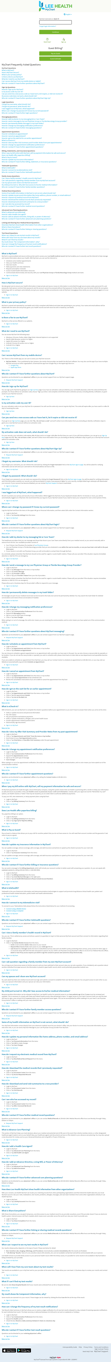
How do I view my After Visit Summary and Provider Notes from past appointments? (32, 142)
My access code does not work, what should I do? (19, 96)
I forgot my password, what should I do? (16, 106)
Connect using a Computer (15, 911)
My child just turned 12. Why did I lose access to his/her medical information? (29, 185)
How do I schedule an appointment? (15, 134)
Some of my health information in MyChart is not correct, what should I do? (29, 193)
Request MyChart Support (14, 380)
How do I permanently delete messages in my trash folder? (23, 123)
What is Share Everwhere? (11, 227)
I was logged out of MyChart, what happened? (18, 108)
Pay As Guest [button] (55, 53)
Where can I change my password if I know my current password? (25, 111)
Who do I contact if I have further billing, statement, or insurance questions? (29, 162)
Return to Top (6, 278)
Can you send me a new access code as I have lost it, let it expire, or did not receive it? (32, 94)
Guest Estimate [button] (55, 59)
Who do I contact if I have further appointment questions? (22, 147)
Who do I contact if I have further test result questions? (21, 246)
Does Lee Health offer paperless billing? (16, 155)
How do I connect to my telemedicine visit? (17, 170)
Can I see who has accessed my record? (16, 204)
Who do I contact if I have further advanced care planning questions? (26, 219)
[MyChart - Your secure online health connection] (55, 6)
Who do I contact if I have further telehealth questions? (21, 172)
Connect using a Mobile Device (16, 909)
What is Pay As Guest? (9, 157)
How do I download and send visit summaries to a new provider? (25, 202)
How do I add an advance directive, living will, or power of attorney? (26, 216)
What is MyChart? (8, 70)
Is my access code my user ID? (12, 91)
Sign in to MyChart (12, 1336)
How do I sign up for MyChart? (12, 89)
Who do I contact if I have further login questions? (20, 113)
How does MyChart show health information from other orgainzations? (27, 225)
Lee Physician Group (41, 545)
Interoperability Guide (70, 1347)
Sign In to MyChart (12, 275)
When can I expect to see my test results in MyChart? (20, 235)
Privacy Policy (88, 1347)
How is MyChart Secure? (10, 72)
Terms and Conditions (101, 1347)
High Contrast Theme (101, 1349)
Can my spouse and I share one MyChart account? (20, 182)
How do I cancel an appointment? (14, 136)
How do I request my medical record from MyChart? (20, 197)
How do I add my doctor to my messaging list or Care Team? (23, 119)
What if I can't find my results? (12, 240)
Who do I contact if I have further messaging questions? (22, 128)
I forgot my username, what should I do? (16, 104)
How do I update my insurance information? (17, 159)
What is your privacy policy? (12, 74)
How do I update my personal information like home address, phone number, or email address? (36, 195)
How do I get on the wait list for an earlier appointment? (22, 138)
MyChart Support (51, 483)
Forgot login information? (47, 26)
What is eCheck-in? (8, 140)
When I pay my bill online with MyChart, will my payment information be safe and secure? (34, 153)
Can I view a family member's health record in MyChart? (22, 178)
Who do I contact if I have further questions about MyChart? (23, 83)
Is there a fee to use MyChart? (12, 77)
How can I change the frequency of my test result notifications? (24, 244)
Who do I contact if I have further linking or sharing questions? (24, 229)
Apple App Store (16, 367)
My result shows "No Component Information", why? (21, 242)
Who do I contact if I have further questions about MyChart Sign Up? (26, 98)
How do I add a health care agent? (14, 214)
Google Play (14, 365)
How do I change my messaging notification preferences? (22, 125)
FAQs (80, 1347)
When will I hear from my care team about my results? (21, 237)
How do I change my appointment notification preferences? (23, 145)
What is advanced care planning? (13, 212)
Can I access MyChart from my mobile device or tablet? (21, 81)
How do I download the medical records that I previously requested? (26, 199)
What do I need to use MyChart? (13, 79)
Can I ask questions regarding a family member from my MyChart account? (28, 180)
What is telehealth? (9, 168)
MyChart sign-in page (76, 465)
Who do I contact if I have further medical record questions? (23, 206)
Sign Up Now (34, 390)
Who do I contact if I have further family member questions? (23, 187)
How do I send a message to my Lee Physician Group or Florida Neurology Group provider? (34, 121)
